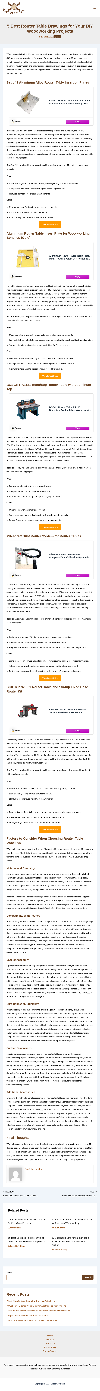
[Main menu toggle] (94, 8)
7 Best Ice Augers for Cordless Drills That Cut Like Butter (32, 1320)
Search (9, 1272)
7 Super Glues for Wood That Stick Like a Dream (28, 1315)
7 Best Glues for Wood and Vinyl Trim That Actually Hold (32, 1301)
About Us (50, 1339)
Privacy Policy (50, 1347)
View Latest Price (50, 224)
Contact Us (50, 1343)
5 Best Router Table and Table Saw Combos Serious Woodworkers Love (38, 1310)
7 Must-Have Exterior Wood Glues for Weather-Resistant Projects (36, 1305)
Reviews (57, 37)
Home (50, 1335)
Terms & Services (50, 1351)
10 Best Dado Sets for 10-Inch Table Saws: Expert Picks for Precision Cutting (70, 1241)
